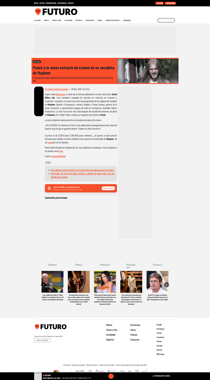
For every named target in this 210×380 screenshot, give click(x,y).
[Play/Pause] (111, 376)
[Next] (121, 376)
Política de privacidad (78, 365)
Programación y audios (162, 376)
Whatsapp (160, 354)
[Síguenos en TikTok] (157, 10)
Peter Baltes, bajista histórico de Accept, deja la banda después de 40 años (82, 170)
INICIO (36, 3)
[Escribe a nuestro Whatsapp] (175, 10)
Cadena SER (122, 371)
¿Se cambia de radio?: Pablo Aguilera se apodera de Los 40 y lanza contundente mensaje (52, 297)
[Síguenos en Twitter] (164, 10)
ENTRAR (160, 3)
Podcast (133, 334)
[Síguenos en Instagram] (154, 10)
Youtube (159, 345)
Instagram (160, 328)
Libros (133, 329)
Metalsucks (60, 94)
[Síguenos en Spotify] (171, 10)
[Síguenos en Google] (150, 10)
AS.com (129, 371)
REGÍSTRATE (171, 3)
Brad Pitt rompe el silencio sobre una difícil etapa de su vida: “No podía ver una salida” (157, 297)
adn (136, 371)
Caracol (144, 371)
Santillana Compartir (112, 371)
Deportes (79, 20)
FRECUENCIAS (62, 3)
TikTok (159, 333)
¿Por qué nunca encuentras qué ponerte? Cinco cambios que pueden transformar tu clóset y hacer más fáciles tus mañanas (131, 299)
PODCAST (71, 3)
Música (46, 20)
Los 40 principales (90, 371)
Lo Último (37, 20)
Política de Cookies (92, 365)
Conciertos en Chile (113, 20)
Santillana (100, 371)
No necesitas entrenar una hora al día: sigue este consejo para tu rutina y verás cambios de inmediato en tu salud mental (79, 299)
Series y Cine (56, 20)
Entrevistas (90, 20)
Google (159, 324)
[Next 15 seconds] (116, 376)
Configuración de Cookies (107, 365)
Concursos (127, 20)
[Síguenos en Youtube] (168, 10)
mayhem (48, 162)
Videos (100, 20)
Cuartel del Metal (58, 156)
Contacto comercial (42, 340)
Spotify (159, 349)
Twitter (159, 341)
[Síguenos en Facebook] (161, 10)
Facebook (160, 337)
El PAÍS (80, 371)
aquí (50, 142)
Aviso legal (66, 365)
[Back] (100, 376)
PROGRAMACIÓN (51, 3)
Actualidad (68, 20)
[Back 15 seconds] (105, 376)
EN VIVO (42, 3)
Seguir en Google (108, 188)
